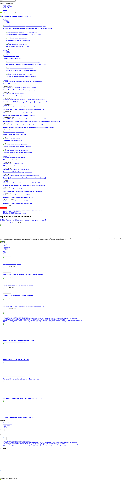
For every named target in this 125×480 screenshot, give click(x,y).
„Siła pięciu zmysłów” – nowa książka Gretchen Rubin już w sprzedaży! (22, 191)
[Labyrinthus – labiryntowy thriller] (11, 56)
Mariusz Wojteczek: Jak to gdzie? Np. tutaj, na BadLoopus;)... (17, 317)
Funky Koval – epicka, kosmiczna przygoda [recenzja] (17, 172)
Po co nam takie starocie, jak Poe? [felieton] (18, 40)
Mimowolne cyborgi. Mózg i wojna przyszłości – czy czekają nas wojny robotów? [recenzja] (27, 102)
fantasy (18, 310)
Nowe (4, 251)
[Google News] (4, 2)
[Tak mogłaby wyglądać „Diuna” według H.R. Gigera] (15, 144)
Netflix (66, 310)
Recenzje (5, 50)
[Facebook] (1, 2)
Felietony (8, 24)
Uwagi (4, 255)
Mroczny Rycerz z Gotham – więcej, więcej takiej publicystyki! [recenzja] (22, 89)
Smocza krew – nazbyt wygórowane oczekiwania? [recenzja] (19, 115)
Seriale (7, 54)
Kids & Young (6, 105)
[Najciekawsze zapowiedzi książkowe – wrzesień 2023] (15, 200)
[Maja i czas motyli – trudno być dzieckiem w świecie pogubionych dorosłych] (20, 106)
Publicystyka (6, 20)
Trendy (4, 252)
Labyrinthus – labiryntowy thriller (12, 58)
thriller (21, 310)
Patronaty (5, 8)
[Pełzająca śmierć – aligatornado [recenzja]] (13, 163)
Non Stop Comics (26, 310)
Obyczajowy (112, 310)
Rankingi (8, 22)
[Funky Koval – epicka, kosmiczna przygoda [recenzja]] (16, 169)
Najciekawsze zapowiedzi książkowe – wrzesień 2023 (17, 203)
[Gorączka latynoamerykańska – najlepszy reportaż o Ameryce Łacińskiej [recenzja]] (22, 81)
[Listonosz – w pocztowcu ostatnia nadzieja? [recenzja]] (19, 74)
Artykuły (7, 21)
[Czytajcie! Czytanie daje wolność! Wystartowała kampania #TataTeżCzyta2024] (21, 182)
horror (9, 310)
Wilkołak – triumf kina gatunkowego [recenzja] (15, 159)
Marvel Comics (31, 310)
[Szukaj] (1, 1)
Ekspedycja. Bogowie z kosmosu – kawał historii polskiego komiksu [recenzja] (24, 178)
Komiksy (8, 52)
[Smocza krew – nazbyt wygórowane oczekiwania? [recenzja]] (17, 112)
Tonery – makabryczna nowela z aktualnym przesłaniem (21, 70)
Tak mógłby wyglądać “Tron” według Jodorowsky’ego (17, 152)
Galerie (4, 130)
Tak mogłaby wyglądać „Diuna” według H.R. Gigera (17, 146)
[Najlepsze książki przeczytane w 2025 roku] (16, 44)
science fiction (5, 310)
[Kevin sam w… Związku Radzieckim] (11, 138)
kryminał (40, 310)
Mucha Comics (49, 310)
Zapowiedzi (5, 181)
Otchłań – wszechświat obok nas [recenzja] (14, 96)
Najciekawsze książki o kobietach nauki (12, 211)
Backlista (5, 156)
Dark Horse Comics (88, 310)
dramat (68, 310)
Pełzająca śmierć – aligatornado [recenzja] (14, 165)
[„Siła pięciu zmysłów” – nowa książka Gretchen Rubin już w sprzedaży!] (19, 188)
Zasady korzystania (7, 6)
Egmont (1, 310)
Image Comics (95, 310)
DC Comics (37, 310)
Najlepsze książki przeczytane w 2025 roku (17, 46)
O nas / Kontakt (6, 5)
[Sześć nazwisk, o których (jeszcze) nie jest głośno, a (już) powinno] (21, 32)
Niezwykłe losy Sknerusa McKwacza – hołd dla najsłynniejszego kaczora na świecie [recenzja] (28, 127)
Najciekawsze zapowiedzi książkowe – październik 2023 (18, 197)
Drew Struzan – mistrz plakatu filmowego (18, 417)
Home (4, 19)
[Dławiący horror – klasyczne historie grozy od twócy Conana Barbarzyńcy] (23, 62)
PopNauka (5, 80)
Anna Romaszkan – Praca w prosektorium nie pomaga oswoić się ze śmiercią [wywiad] (23, 210)
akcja (99, 310)
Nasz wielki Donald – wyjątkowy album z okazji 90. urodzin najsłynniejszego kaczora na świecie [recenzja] (31, 121)
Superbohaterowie (14, 310)
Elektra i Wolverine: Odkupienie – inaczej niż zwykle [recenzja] (23, 220)
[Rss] (0, 2)
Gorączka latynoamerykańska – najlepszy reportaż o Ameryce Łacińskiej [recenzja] (25, 83)
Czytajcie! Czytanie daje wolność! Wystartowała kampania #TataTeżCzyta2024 (24, 185)
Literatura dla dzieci (55, 310)
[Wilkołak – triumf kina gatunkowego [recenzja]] (14, 157)
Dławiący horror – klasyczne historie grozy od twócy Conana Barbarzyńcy (26, 64)
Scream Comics (62, 310)
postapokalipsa (82, 310)
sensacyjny (108, 310)
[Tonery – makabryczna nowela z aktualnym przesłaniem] (19, 68)
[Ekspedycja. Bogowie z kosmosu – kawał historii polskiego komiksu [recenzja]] (21, 175)
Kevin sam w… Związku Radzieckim (12, 140)
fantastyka (44, 310)
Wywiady (8, 23)
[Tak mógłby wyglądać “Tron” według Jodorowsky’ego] (15, 150)
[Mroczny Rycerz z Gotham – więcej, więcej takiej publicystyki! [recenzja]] (20, 87)
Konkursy (5, 10)
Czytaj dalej (2, 241)
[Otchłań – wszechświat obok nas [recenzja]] (13, 93)
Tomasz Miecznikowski (6, 222)
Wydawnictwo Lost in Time (74, 310)
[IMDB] (3, 2)
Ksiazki (7, 51)
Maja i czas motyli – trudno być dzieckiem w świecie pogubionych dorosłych (23, 109)
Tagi (4, 253)
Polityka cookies (6, 7)
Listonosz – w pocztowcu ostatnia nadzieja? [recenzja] (21, 76)
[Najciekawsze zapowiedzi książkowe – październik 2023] (16, 194)
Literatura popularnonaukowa (120, 310)
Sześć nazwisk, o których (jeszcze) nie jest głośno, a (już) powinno (24, 34)
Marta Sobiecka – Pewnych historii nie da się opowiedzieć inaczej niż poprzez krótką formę (27, 28)
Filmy (7, 53)
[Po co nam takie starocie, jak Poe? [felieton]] (16, 38)
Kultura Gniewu (102, 310)
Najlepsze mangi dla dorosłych (10, 212)
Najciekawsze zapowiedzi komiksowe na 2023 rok (14, 213)
